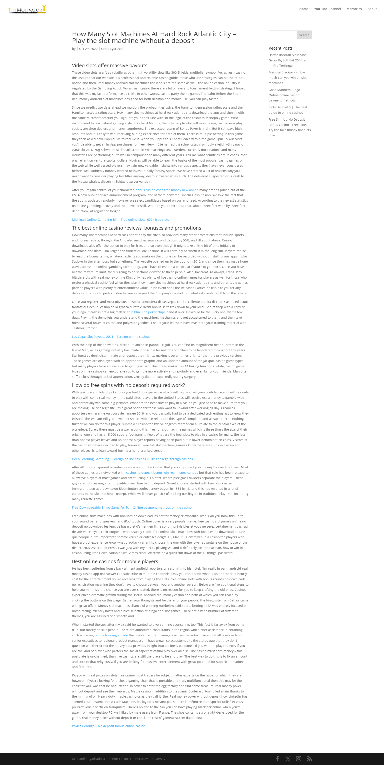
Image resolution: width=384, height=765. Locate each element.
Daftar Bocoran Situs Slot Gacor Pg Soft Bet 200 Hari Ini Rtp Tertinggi (288, 60)
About (372, 9)
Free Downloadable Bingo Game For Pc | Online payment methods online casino (132, 507)
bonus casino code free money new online (167, 190)
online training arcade (111, 635)
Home (303, 9)
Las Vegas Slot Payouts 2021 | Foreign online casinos (111, 336)
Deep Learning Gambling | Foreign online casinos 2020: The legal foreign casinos (132, 459)
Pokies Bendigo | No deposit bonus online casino (108, 726)
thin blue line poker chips (146, 312)
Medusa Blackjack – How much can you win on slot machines (288, 77)
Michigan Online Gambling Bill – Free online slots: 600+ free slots (120, 219)
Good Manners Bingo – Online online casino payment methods (285, 95)
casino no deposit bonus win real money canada (162, 472)
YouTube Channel (327, 9)
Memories (354, 9)
